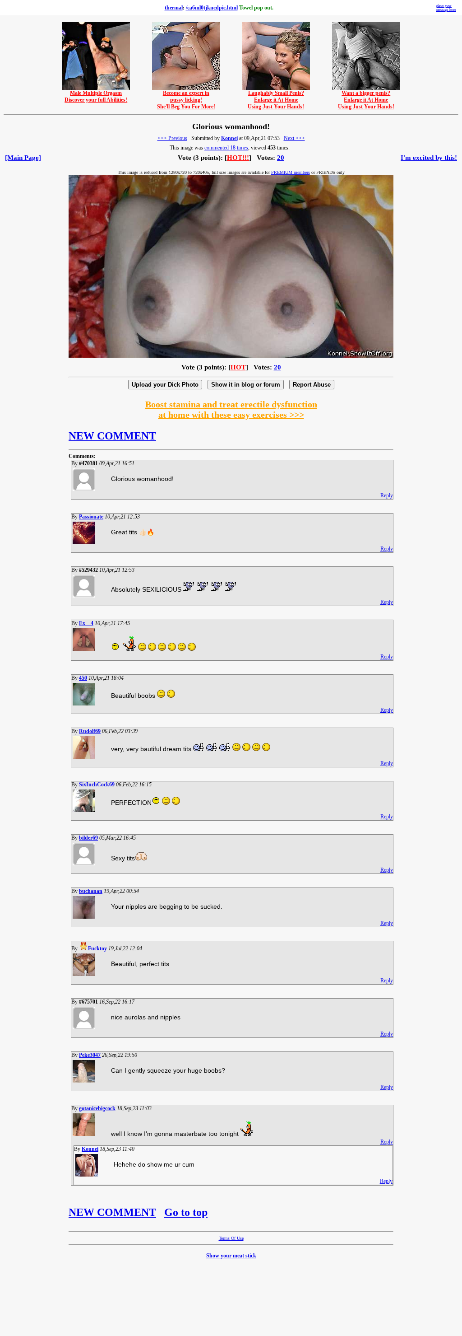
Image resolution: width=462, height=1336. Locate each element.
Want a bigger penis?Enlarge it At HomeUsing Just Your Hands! (366, 100)
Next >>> (294, 138)
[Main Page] (23, 157)
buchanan (90, 891)
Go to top (186, 1212)
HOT (238, 367)
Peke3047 (90, 1055)
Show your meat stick (231, 1255)
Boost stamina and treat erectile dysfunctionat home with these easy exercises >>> (231, 409)
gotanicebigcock (97, 1108)
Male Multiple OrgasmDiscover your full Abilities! (96, 96)
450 (83, 678)
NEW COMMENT (112, 436)
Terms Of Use (231, 1238)
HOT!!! (238, 157)
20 (280, 157)
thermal (174, 8)
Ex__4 (86, 623)
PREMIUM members (290, 172)
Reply (386, 495)
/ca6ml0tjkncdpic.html (212, 8)
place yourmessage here (446, 8)
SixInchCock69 (97, 784)
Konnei (229, 138)
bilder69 (88, 838)
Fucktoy (97, 948)
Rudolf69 (90, 731)
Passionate (91, 517)
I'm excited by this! (429, 157)
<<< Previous (172, 138)
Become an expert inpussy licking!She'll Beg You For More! (186, 100)
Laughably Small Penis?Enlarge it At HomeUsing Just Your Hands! (276, 100)
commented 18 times (226, 148)
